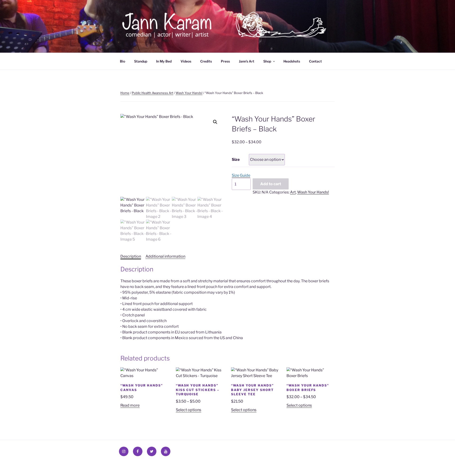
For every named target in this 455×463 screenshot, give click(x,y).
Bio (122, 61)
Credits (206, 61)
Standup (140, 61)
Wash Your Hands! (189, 93)
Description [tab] (130, 256)
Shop (267, 61)
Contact (315, 61)
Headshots (291, 61)
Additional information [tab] (165, 256)
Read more (130, 405)
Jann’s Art (246, 61)
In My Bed (164, 61)
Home (124, 93)
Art (293, 192)
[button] (215, 122)
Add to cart (270, 184)
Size (236, 159)
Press (225, 61)
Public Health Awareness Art (152, 93)
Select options (188, 410)
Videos (186, 61)
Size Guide (241, 175)
